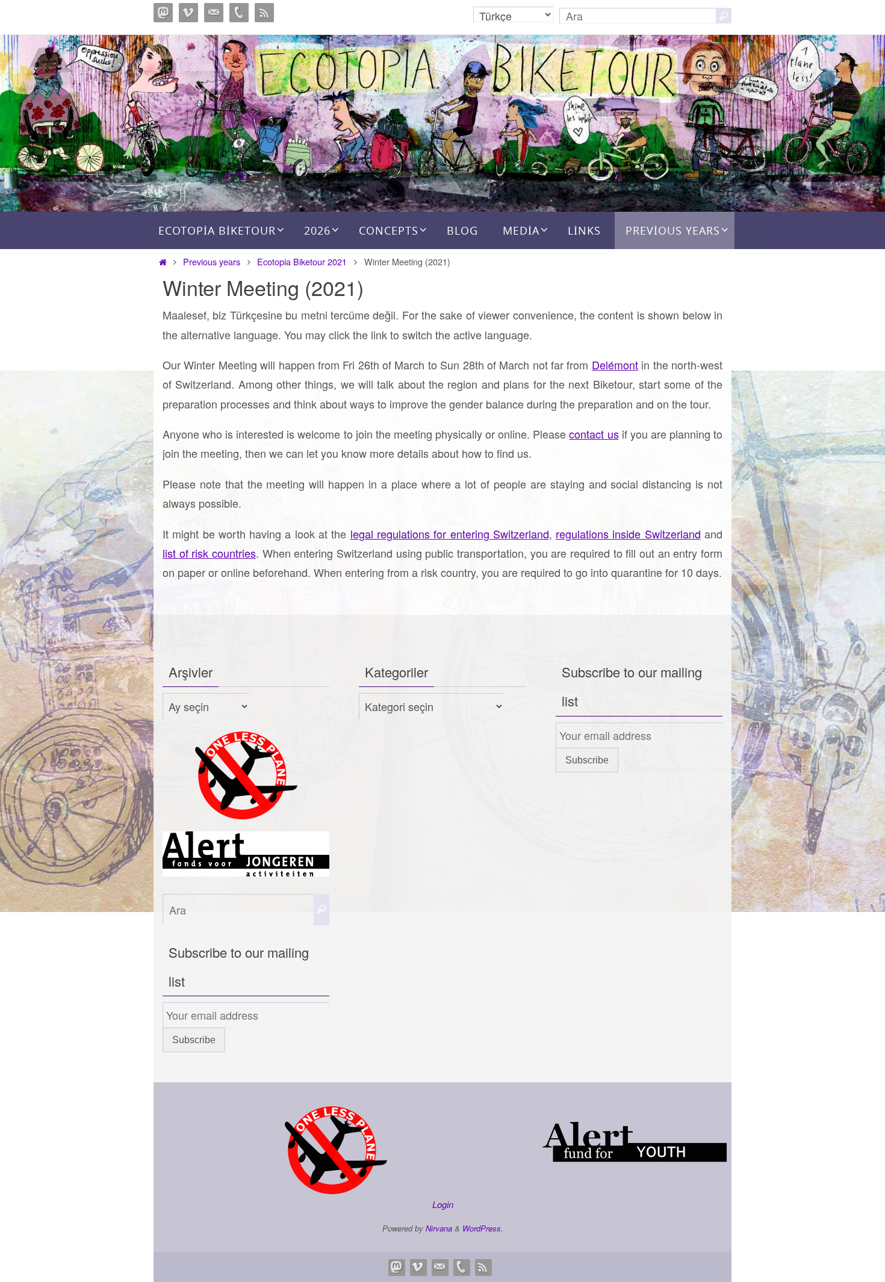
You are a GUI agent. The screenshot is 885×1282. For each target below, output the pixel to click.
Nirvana (439, 1228)
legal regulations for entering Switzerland (449, 533)
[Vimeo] (188, 12)
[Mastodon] (163, 12)
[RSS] (264, 12)
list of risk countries (209, 553)
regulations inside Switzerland (628, 533)
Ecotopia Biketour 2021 (302, 261)
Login (442, 1204)
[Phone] (239, 12)
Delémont (615, 364)
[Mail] (213, 12)
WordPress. (482, 1228)
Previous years (211, 261)
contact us (593, 434)
